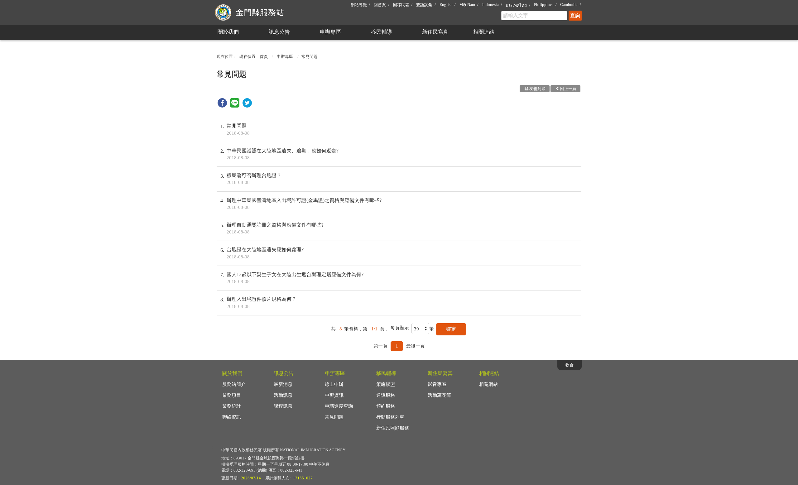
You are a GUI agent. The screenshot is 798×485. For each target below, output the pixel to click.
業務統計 (231, 406)
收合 (569, 365)
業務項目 (231, 395)
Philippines (543, 4)
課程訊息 (283, 406)
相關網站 (488, 384)
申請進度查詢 (339, 406)
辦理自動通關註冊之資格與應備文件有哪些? (275, 228)
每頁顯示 (399, 327)
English (446, 4)
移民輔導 (381, 32)
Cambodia (569, 4)
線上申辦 (334, 384)
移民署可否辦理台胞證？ (254, 179)
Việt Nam (467, 4)
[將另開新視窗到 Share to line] (234, 105)
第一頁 (380, 345)
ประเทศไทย (516, 5)
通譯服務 (385, 395)
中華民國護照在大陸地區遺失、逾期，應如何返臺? (283, 154)
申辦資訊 (334, 395)
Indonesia (490, 4)
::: (214, 2)
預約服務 (385, 406)
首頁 (264, 56)
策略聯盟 (385, 384)
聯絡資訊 (231, 417)
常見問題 (238, 129)
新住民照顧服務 (392, 427)
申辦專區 (330, 32)
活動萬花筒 (439, 395)
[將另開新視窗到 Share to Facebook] (222, 105)
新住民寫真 (435, 32)
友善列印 (537, 88)
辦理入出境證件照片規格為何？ (261, 302)
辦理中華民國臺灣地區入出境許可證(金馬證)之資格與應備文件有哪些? (304, 204)
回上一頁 (568, 88)
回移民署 (401, 4)
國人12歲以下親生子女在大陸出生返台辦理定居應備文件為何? (295, 278)
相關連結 (483, 32)
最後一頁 (415, 345)
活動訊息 (283, 395)
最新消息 (283, 384)
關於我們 (228, 32)
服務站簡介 (234, 384)
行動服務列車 (390, 417)
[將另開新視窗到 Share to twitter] (247, 105)
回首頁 (380, 4)
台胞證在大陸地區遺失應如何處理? (265, 253)
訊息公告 (279, 32)
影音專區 (437, 384)
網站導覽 (359, 4)
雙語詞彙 (424, 4)
